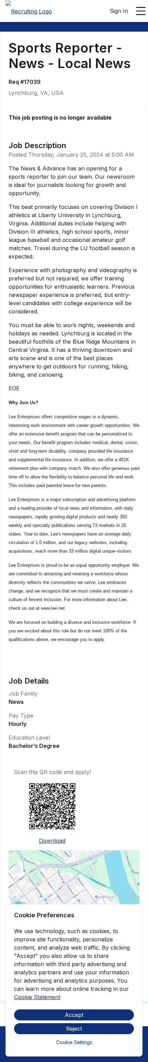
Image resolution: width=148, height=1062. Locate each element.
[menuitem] (29, 11)
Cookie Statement (37, 997)
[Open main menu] (141, 11)
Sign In (119, 11)
